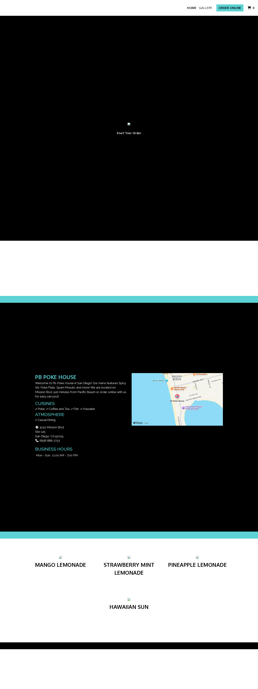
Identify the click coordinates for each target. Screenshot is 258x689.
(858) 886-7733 (49, 440)
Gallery (205, 8)
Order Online (230, 8)
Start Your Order (129, 133)
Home (191, 8)
